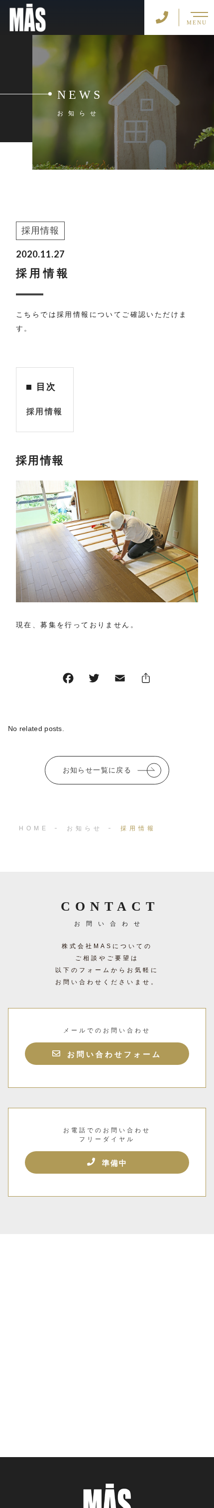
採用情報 (40, 231)
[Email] (120, 680)
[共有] (146, 680)
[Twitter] (94, 680)
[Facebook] (68, 680)
